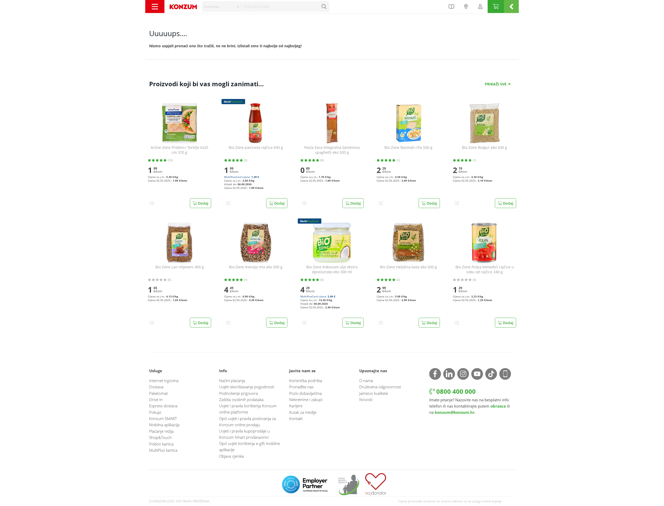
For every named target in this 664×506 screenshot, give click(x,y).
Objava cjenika (231, 456)
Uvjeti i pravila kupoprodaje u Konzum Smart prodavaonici (244, 434)
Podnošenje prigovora (238, 393)
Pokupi (155, 412)
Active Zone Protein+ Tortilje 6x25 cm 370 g (179, 150)
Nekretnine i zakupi (305, 399)
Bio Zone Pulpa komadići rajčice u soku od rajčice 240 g (484, 269)
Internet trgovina (163, 380)
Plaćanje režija (161, 431)
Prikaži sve (496, 84)
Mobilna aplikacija (164, 424)
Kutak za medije (302, 412)
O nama (366, 380)
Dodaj (202, 203)
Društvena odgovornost (380, 386)
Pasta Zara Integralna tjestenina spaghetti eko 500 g (332, 150)
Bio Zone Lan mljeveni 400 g (179, 267)
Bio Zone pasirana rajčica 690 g (256, 147)
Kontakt (296, 418)
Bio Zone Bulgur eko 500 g (484, 147)
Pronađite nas (301, 386)
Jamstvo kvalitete (373, 393)
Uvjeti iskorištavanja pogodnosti (246, 386)
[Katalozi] (451, 6)
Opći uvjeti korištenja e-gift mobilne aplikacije (249, 446)
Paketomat (158, 393)
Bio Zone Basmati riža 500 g (408, 147)
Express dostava (163, 405)
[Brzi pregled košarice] (511, 6)
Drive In (156, 399)
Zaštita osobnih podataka (241, 399)
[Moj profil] (480, 6)
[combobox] (221, 6)
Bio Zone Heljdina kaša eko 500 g (408, 267)
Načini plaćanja (232, 380)
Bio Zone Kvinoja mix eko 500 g (255, 267)
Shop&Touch (160, 437)
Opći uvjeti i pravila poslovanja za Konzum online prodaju (247, 421)
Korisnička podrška (305, 380)
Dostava (156, 386)
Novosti (365, 399)
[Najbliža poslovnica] (466, 6)
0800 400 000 (455, 391)
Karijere (295, 405)
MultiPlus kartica (163, 450)
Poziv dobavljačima (305, 393)
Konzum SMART (163, 418)
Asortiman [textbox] (211, 6)
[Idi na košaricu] (496, 6)
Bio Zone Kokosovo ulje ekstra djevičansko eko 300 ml (332, 269)
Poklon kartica (161, 444)
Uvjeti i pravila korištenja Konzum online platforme (247, 409)
